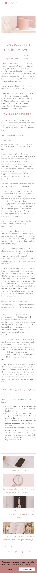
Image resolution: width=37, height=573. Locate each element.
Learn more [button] (27, 564)
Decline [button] (10, 569)
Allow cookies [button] (27, 569)
